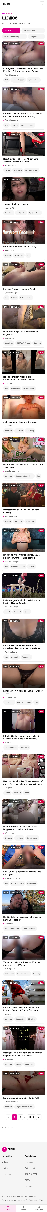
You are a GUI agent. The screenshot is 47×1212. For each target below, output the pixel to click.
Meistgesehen (30, 30)
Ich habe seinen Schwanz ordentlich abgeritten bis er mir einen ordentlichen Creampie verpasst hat (22, 647)
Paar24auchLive (11, 75)
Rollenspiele (31, 883)
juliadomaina (10, 165)
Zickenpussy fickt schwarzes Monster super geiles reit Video (21, 963)
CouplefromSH (11, 697)
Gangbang (30, 431)
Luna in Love (10, 1014)
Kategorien (39, 1210)
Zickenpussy (10, 969)
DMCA (27, 1180)
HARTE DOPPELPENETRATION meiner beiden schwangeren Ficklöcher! (21, 556)
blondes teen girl (12, 561)
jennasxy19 (9, 208)
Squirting (36, 974)
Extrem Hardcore (18, 80)
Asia (6, 657)
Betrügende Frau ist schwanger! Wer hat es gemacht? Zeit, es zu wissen (22, 1054)
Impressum (29, 1162)
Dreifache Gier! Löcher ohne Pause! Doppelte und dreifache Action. (20, 828)
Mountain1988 (11, 516)
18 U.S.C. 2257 (31, 1174)
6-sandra (9, 426)
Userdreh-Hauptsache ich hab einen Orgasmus (20, 333)
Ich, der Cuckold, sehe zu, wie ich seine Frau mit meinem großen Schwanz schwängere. (22, 737)
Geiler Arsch (9, 974)
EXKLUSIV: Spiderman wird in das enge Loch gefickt (22, 873)
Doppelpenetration (18, 566)
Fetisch (7, 170)
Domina (18, 1064)
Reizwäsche (26, 657)
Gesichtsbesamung (12, 928)
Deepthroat (9, 213)
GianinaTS (9, 383)
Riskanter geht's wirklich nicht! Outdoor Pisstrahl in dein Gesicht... (22, 601)
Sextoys (31, 566)
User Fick (37, 343)
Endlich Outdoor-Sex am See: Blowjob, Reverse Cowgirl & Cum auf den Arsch (21, 1008)
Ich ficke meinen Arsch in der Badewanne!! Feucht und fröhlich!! (19, 378)
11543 (31, 1117)
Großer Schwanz (11, 747)
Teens (26, 793)
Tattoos (27, 612)
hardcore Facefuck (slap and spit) (19, 246)
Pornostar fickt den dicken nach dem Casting (21, 511)
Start (4, 1127)
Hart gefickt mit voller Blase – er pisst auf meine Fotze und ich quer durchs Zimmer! (23, 782)
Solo (38, 476)
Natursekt (17, 612)
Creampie (19, 431)
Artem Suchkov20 (12, 878)
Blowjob (15, 125)
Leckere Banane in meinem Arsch (19, 289)
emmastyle (9, 338)
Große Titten (21, 213)
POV (28, 255)
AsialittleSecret (11, 652)
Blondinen (8, 431)
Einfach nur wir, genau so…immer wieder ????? (23, 692)
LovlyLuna (9, 788)
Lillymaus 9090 (11, 1102)
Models (23, 1210)
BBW (6, 80)
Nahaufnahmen (34, 80)
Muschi (7, 793)
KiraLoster (9, 1059)
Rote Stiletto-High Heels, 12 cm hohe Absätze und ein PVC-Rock (20, 160)
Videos (7, 1210)
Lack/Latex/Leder (31, 170)
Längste (33, 37)
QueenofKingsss (12, 293)
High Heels (18, 170)
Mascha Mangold (12, 471)
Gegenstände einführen (25, 476)
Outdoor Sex (20, 1019)
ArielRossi (9, 923)
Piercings (31, 1019)
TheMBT (8, 742)
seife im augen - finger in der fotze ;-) (21, 422)
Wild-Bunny (10, 833)
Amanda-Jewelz (11, 607)
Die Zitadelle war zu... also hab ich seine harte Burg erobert (22, 918)
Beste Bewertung (11, 37)
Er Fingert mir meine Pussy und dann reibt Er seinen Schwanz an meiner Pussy (23, 69)
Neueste (7, 30)
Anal (6, 298)
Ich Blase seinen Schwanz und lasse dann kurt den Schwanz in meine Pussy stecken (23, 115)
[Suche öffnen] (42, 4)
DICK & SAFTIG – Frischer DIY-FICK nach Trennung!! (23, 466)
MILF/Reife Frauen (23, 343)
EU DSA (28, 1186)
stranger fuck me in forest (15, 204)
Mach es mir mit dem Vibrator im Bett (21, 1098)
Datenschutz (30, 1168)
